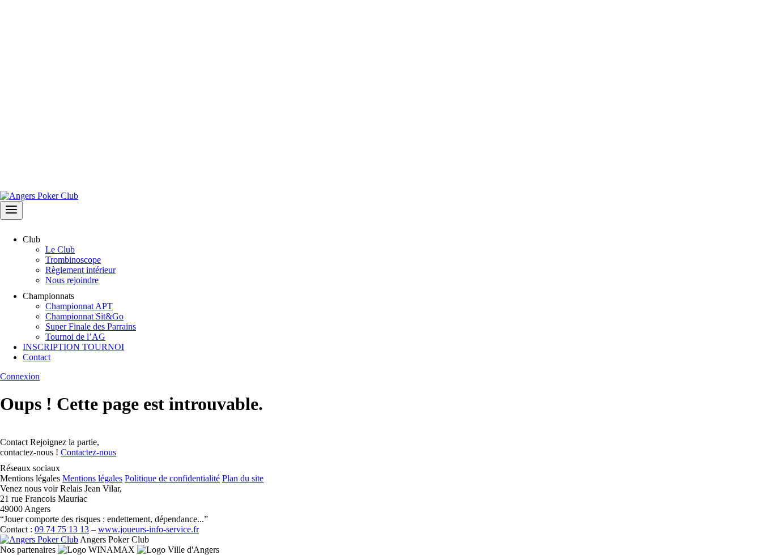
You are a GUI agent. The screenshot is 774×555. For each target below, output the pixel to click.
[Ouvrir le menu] (11, 210)
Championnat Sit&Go (84, 316)
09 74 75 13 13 (62, 529)
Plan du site (242, 478)
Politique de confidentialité (172, 478)
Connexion (20, 376)
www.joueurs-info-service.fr (148, 529)
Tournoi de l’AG (75, 336)
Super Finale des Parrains (90, 326)
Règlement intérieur (80, 270)
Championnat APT (79, 306)
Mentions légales (92, 478)
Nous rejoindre (72, 280)
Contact (36, 357)
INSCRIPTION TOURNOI (73, 347)
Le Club (60, 249)
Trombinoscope (73, 259)
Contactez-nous (88, 452)
